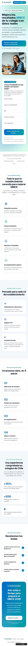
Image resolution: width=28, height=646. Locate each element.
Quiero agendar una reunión (13, 132)
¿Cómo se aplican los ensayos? (13, 563)
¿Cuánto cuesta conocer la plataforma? (13, 547)
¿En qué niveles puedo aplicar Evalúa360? (13, 555)
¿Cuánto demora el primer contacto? (13, 570)
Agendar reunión (18, 2)
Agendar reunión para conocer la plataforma (11, 43)
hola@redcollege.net (15, 642)
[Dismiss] (26, 644)
